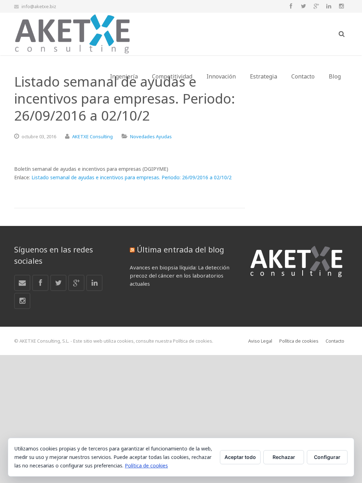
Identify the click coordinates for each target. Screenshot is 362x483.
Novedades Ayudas (151, 136)
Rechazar (284, 457)
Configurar (327, 457)
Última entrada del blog (180, 249)
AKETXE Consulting (92, 136)
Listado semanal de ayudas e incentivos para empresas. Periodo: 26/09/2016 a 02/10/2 (131, 177)
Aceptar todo (240, 457)
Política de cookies (146, 465)
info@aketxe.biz (39, 6)
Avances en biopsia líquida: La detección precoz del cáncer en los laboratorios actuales (179, 275)
